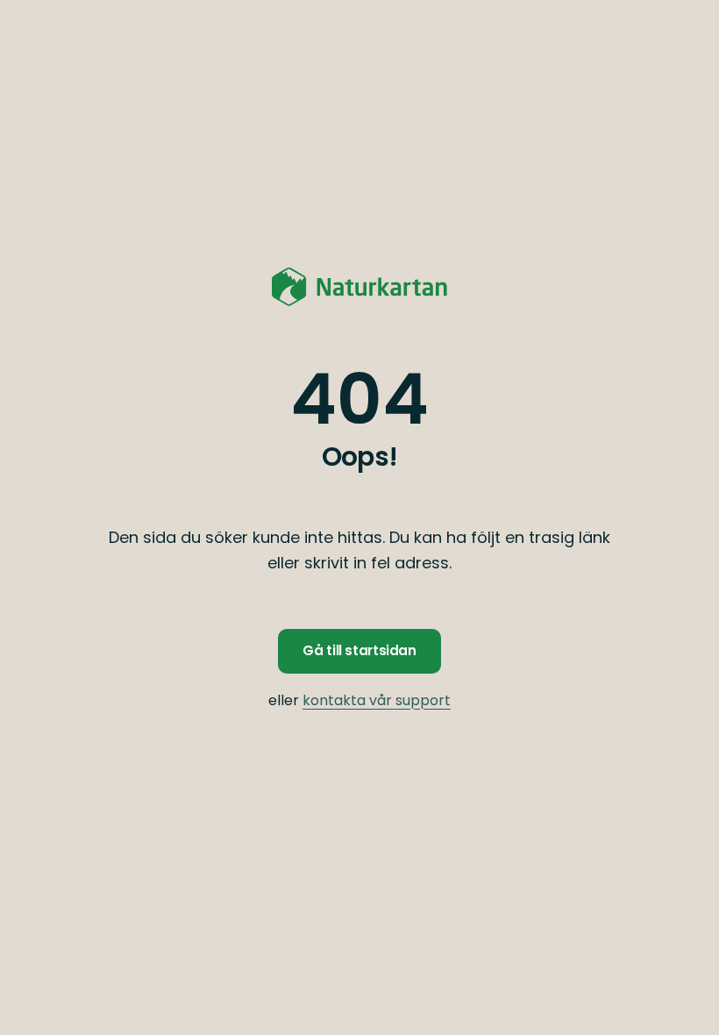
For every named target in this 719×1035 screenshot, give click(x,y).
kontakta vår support (377, 700)
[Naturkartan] (359, 287)
